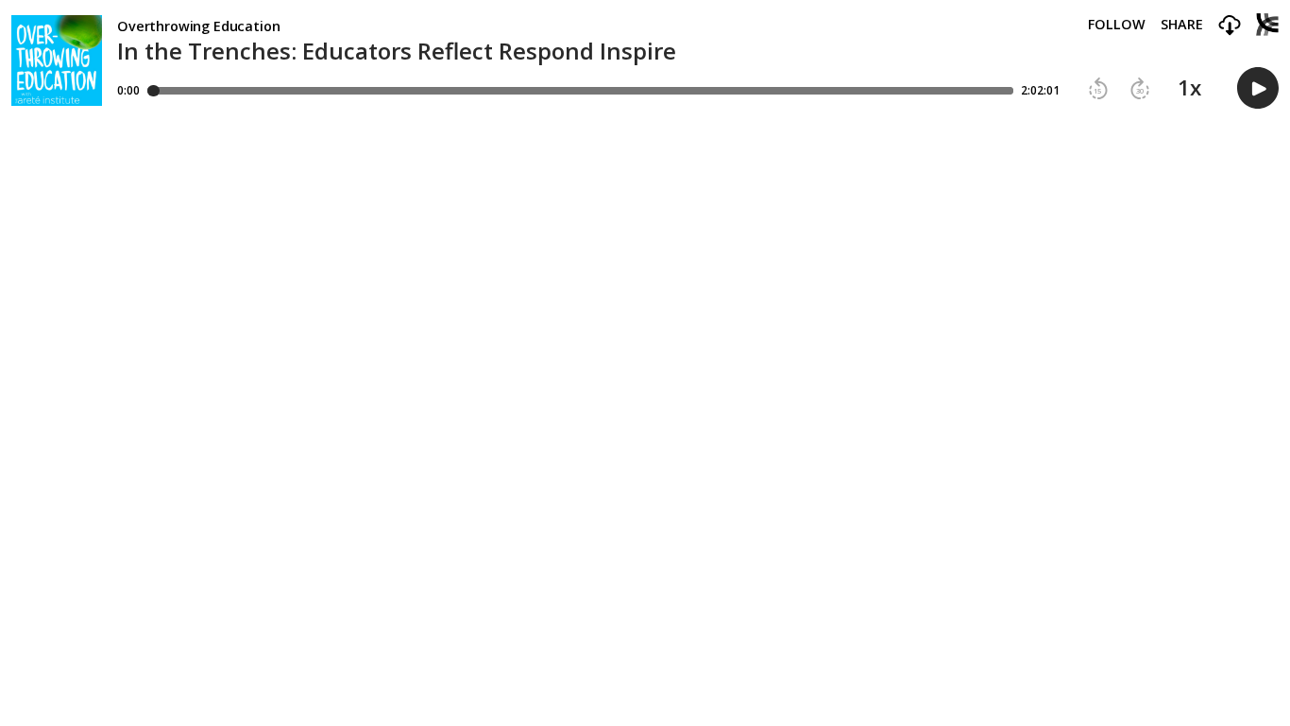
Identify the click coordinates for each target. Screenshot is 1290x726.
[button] (1229, 26)
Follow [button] (1117, 24)
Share (1182, 24)
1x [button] (1189, 88)
